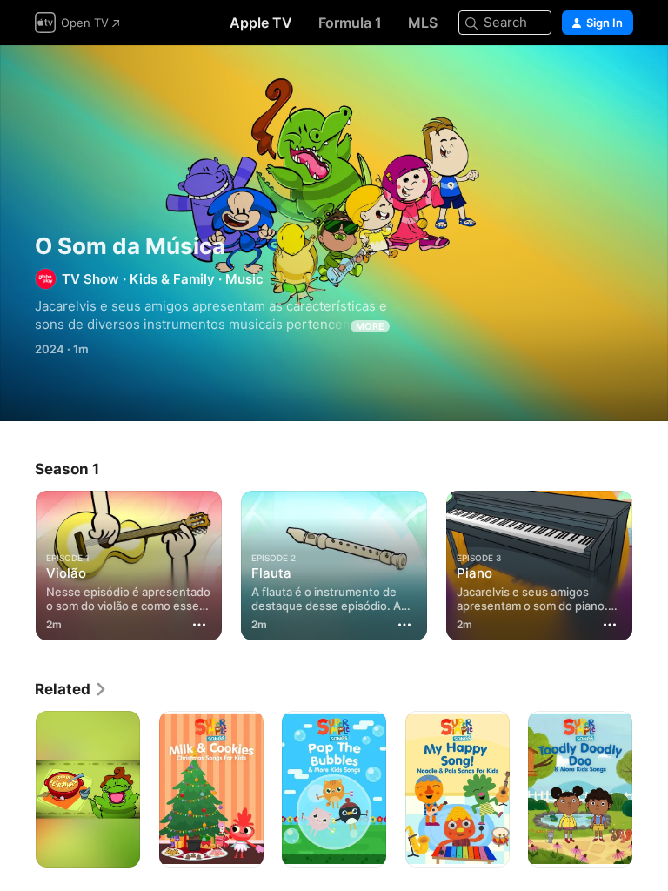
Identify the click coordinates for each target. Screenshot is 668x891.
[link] (71, 689)
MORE (370, 326)
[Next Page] (650, 562)
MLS (423, 22)
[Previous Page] (17, 562)
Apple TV (261, 22)
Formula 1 (350, 22)
